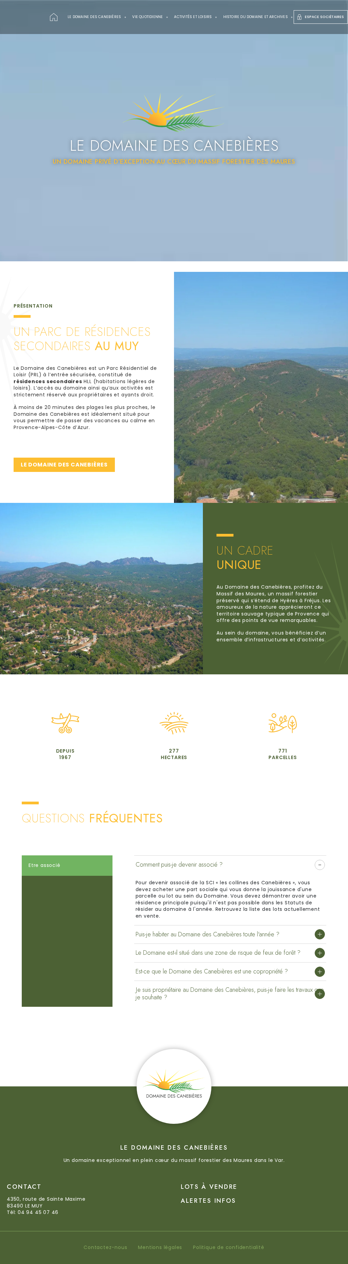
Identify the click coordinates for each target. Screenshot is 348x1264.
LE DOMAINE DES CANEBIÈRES (64, 465)
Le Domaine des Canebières (94, 16)
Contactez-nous (105, 1247)
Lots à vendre (209, 1186)
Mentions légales (160, 1247)
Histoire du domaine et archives (255, 16)
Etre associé (44, 865)
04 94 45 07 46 (38, 1212)
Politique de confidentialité (228, 1247)
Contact (24, 1186)
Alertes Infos (208, 1200)
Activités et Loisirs (193, 16)
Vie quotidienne (147, 16)
